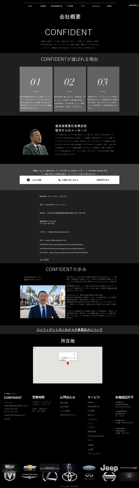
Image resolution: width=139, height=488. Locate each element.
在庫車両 (90, 402)
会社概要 (90, 445)
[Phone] (59, 180)
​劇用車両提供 (92, 431)
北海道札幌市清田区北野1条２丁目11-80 (17, 405)
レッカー (90, 423)
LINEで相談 (36, 180)
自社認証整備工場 (93, 406)
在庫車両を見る (102, 180)
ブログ (90, 440)
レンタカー (91, 427)
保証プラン (91, 415)
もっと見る (44, 259)
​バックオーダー (93, 419)
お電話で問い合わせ (70, 180)
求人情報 (90, 449)
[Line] (28, 180)
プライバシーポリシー (95, 453)
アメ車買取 (91, 410)
